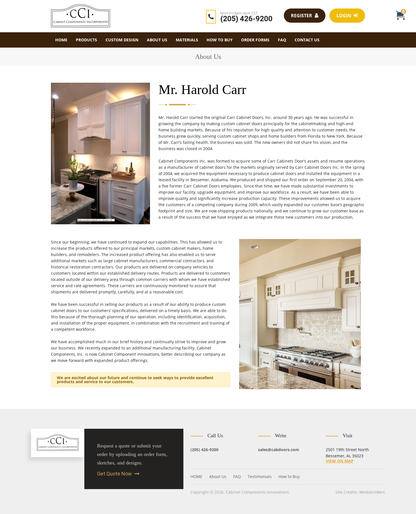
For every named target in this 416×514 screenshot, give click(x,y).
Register (302, 15)
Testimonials (260, 477)
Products (86, 39)
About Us (157, 39)
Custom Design (122, 39)
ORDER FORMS (255, 39)
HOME (61, 39)
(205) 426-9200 (246, 18)
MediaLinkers (372, 492)
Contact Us (307, 39)
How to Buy (220, 39)
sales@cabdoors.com (278, 449)
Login (344, 15)
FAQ (282, 39)
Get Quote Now (115, 473)
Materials (187, 39)
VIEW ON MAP (339, 461)
